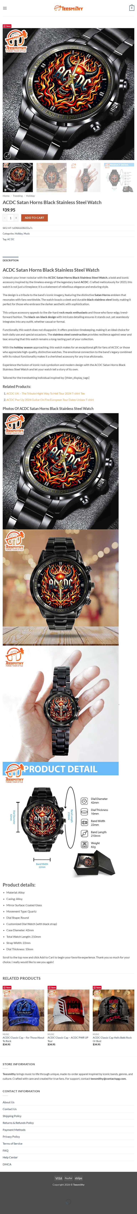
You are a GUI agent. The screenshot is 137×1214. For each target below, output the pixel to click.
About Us (8, 1102)
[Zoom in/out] (3, 1192)
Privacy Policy (11, 1136)
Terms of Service (12, 1143)
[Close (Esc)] (34, 1192)
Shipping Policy (12, 1116)
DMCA (7, 1164)
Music (27, 233)
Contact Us (10, 1109)
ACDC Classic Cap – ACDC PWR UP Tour (68, 1039)
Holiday (30, 195)
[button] (5, 8)
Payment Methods (14, 1129)
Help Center (10, 1157)
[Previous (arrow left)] (3, 1207)
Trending (18, 195)
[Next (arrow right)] (13, 1207)
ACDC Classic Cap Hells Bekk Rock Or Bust (112, 1039)
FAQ (5, 1150)
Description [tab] (11, 260)
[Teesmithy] (68, 8)
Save (8, 26)
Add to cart (34, 217)
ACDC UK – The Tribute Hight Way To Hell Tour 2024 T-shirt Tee (45, 393)
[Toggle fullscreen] (13, 1192)
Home (6, 195)
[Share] (24, 1192)
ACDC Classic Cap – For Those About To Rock (23, 1039)
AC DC (10, 239)
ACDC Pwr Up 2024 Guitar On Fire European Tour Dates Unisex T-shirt (50, 399)
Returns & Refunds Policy (18, 1122)
